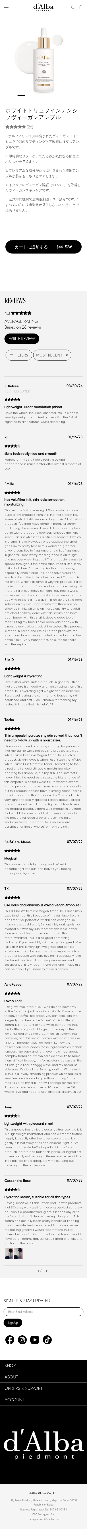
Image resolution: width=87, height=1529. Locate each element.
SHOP (9, 1365)
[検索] (73, 7)
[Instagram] (22, 1339)
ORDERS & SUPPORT (23, 1388)
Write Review (22, 338)
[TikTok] (47, 1339)
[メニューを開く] (6, 7)
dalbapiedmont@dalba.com (43, 1519)
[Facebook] (9, 1339)
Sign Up (13, 1323)
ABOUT (11, 1377)
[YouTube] (34, 1339)
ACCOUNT (14, 1399)
